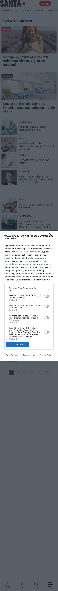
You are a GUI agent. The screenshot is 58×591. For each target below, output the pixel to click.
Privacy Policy (45, 355)
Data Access (29, 355)
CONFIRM (17, 344)
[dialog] (29, 295)
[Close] (52, 236)
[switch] (46, 296)
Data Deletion (12, 355)
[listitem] (29, 289)
